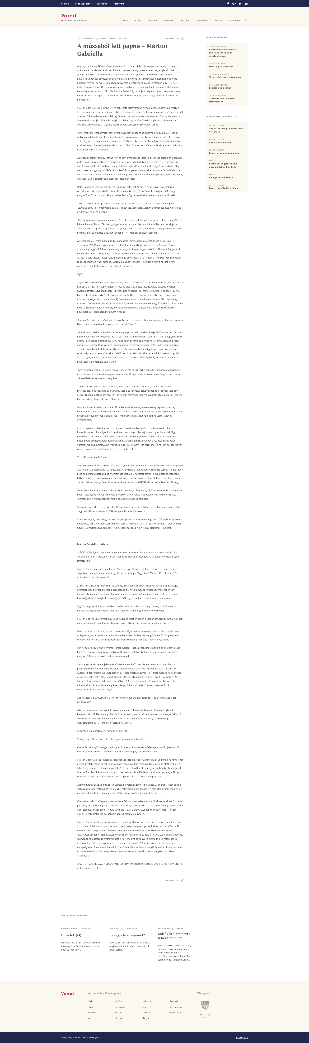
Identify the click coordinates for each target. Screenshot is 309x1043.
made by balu (242, 1037)
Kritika (218, 20)
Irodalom (153, 20)
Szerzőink (102, 3)
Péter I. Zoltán (107, 38)
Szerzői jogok (176, 1007)
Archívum (119, 3)
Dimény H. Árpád (69, 928)
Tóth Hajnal (164, 928)
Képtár (145, 1007)
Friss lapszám (82, 3)
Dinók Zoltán (116, 928)
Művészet (169, 20)
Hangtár (146, 1018)
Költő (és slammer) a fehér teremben (174, 936)
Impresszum (175, 1012)
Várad (70, 16)
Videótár (146, 1012)
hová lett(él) (71, 935)
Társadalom (201, 20)
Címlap (65, 3)
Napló (138, 20)
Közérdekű (234, 20)
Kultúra (185, 20)
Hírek (125, 20)
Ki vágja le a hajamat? (127, 935)
